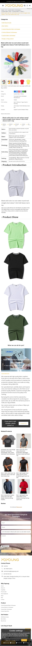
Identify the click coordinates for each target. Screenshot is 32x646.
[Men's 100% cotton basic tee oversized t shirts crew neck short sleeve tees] (8, 464)
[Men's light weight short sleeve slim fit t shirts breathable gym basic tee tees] (23, 464)
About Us (3, 588)
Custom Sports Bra (5, 611)
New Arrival (3, 621)
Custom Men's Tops (6, 11)
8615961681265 (7, 574)
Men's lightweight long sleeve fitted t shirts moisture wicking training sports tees (22, 497)
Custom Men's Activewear (14, 10)
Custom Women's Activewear (7, 607)
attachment (6, 546)
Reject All (8, 640)
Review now (19, 507)
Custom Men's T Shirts (17, 11)
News (2, 595)
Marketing (26, 642)
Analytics (13, 642)
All (6, 10)
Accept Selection (16, 640)
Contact (2, 599)
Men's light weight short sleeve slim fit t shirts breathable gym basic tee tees (22, 475)
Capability (3, 589)
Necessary (7, 642)
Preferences (19, 642)
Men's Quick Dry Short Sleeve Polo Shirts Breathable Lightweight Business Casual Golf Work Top (23, 452)
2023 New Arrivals (5, 617)
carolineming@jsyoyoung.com (11, 571)
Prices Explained (4, 593)
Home (2, 10)
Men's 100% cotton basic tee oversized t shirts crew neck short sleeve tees (8, 474)
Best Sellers (3, 619)
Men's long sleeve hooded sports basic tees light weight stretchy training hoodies (7, 497)
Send (16, 551)
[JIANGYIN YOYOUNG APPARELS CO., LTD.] (14, 5)
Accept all (24, 640)
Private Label (3, 591)
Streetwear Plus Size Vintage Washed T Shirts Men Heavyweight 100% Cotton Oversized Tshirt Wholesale (8, 452)
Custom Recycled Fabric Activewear (8, 605)
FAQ (2, 597)
